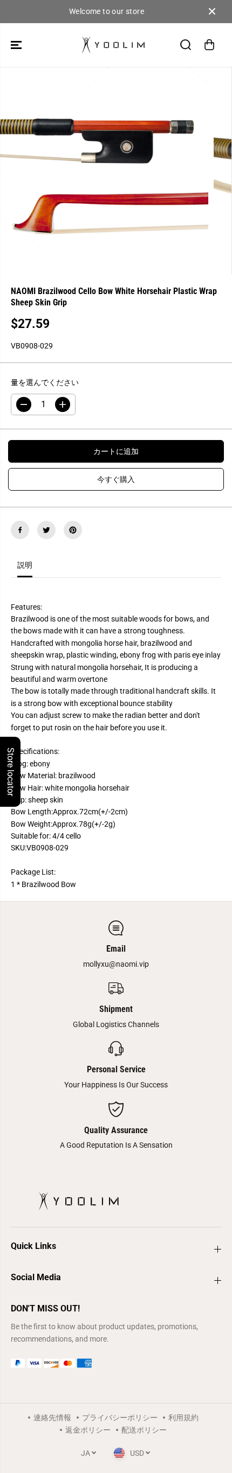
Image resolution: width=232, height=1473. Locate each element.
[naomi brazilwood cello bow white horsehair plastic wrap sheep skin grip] (104, 171)
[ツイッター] (46, 530)
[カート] (209, 45)
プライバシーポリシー (120, 1417)
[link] (116, 1363)
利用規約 (183, 1417)
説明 (24, 565)
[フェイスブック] (20, 530)
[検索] (185, 45)
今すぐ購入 (116, 479)
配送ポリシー (144, 1430)
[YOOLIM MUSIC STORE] (113, 45)
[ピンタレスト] (73, 530)
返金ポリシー (88, 1430)
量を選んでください (45, 382)
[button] (17, 45)
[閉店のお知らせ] (212, 11)
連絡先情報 (52, 1417)
